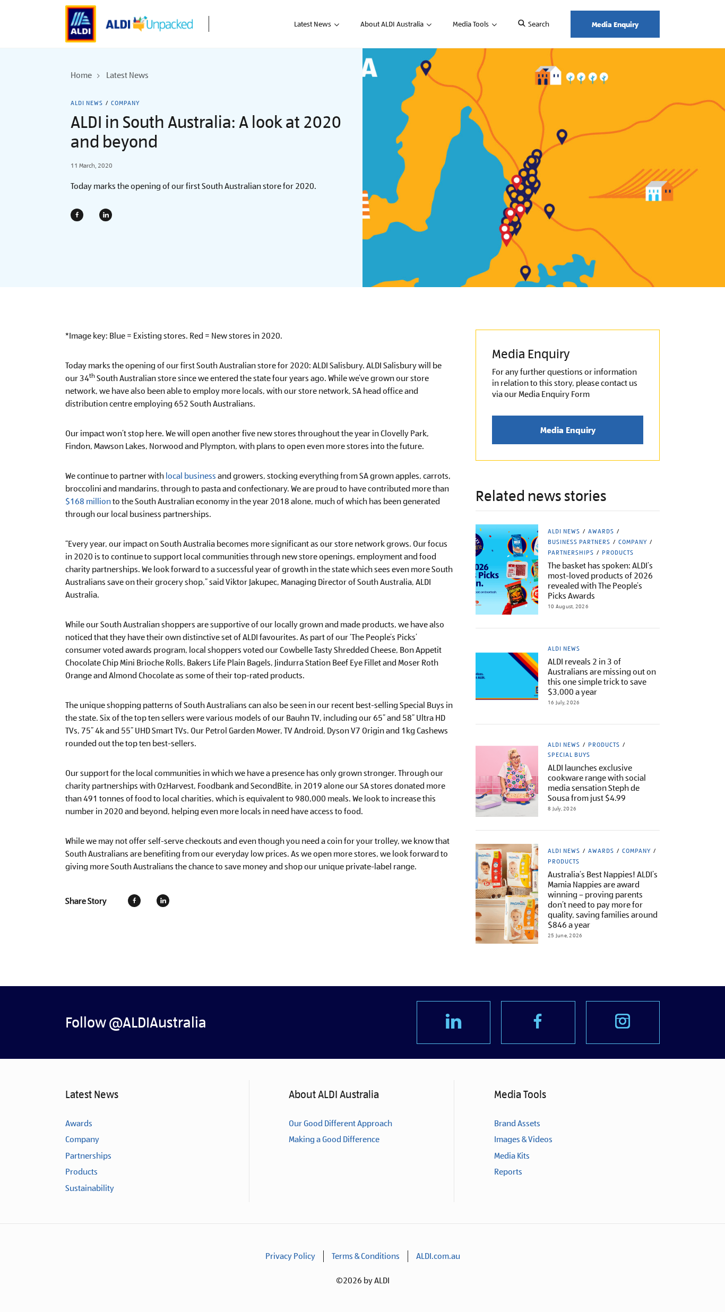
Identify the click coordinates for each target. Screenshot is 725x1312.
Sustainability (89, 1188)
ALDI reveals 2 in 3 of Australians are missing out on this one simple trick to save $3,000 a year (602, 677)
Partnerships (571, 552)
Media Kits (512, 1156)
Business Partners (579, 542)
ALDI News (87, 103)
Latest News (312, 24)
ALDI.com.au (438, 1256)
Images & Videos (523, 1139)
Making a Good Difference (334, 1139)
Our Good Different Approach (340, 1123)
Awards (601, 531)
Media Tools (471, 24)
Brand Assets (517, 1123)
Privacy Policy (290, 1256)
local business (191, 476)
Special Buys (569, 754)
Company (125, 103)
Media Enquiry (615, 24)
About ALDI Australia (392, 24)
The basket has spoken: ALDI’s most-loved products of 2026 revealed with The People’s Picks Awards (600, 580)
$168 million (88, 501)
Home (81, 75)
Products (618, 552)
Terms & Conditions (366, 1256)
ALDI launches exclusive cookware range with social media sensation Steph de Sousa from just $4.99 (597, 783)
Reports (508, 1172)
